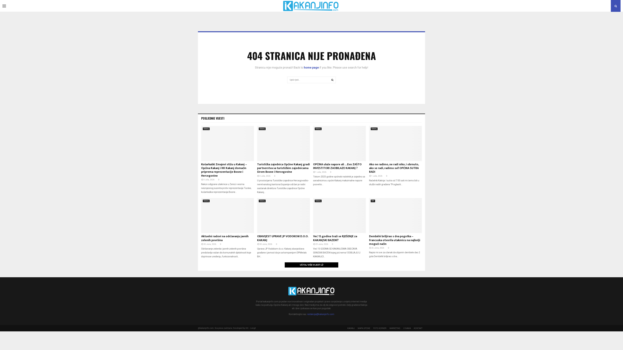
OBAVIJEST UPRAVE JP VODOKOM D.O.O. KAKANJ (282, 238)
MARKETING (395, 328)
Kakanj (206, 129)
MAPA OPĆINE (364, 328)
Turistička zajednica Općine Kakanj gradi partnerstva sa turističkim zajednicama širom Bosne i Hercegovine (283, 168)
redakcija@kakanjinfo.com (320, 314)
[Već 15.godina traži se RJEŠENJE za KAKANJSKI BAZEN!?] (339, 215)
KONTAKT (418, 328)
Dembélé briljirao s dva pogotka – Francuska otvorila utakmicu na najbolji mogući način (394, 240)
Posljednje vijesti (212, 118)
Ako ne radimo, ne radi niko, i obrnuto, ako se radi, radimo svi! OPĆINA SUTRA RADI (394, 168)
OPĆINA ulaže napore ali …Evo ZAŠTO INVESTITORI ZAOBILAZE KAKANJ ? (337, 166)
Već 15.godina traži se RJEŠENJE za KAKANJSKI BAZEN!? (335, 238)
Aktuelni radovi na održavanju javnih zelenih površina (225, 238)
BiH (373, 201)
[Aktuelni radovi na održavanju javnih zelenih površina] (227, 215)
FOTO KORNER (379, 328)
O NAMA (407, 328)
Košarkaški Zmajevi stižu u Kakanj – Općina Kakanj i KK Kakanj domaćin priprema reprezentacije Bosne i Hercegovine (224, 170)
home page (311, 67)
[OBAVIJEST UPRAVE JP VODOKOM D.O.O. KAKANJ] (283, 215)
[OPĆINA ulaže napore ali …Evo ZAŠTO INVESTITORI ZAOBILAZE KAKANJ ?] (339, 143)
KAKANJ (351, 328)
